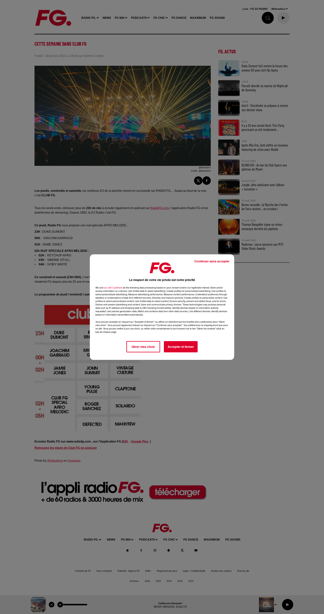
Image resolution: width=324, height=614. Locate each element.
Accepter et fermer (181, 346)
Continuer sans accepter (212, 261)
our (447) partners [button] (113, 287)
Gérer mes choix (143, 346)
